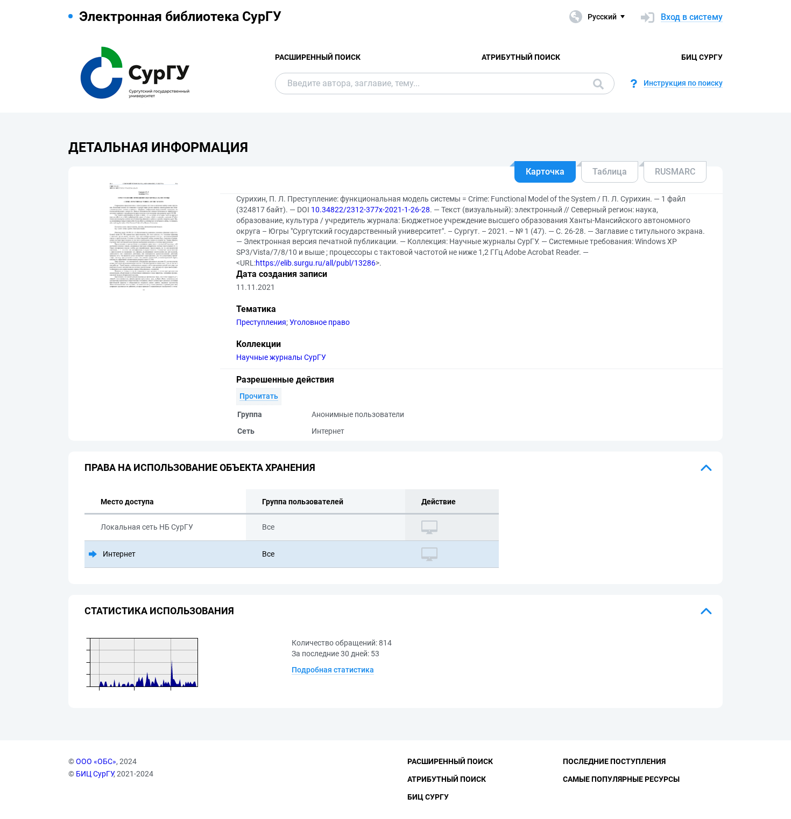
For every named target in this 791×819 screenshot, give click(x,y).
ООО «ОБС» (96, 761)
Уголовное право (319, 322)
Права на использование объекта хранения (199, 467)
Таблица (609, 171)
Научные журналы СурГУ (281, 357)
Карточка (545, 171)
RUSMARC (675, 171)
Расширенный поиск (318, 57)
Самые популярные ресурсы (621, 779)
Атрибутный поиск (521, 57)
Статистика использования (159, 610)
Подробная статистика (333, 669)
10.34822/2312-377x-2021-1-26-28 (370, 209)
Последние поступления (614, 761)
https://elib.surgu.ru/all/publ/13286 (316, 263)
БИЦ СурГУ (702, 57)
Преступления (261, 322)
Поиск (596, 83)
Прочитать (258, 396)
